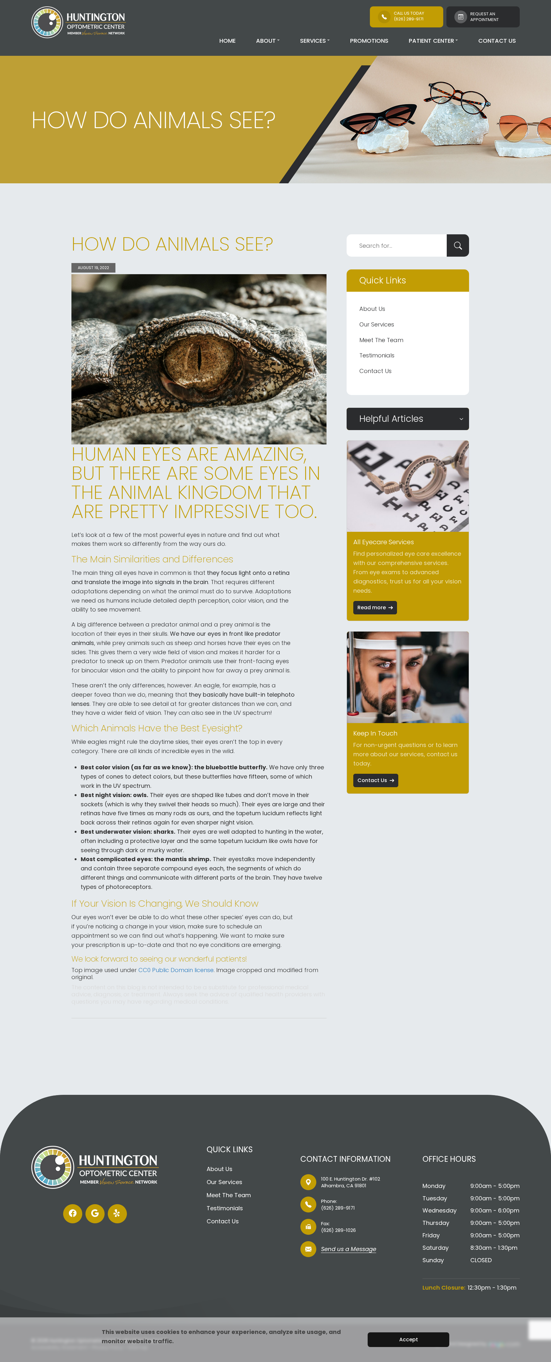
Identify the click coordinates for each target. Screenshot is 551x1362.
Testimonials (376, 355)
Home (227, 41)
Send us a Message (348, 1249)
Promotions (369, 41)
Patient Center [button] (431, 41)
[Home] (78, 22)
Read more (371, 607)
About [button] (266, 41)
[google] (95, 1213)
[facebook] (72, 1213)
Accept (408, 1339)
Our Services (376, 324)
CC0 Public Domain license (176, 970)
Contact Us (497, 41)
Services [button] (313, 41)
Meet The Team (381, 340)
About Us (372, 309)
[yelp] (117, 1213)
